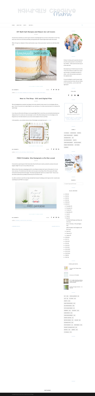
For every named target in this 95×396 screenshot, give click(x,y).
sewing (73, 329)
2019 (66, 204)
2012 (66, 249)
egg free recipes (68, 140)
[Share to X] (54, 90)
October (68, 210)
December (68, 206)
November (68, 208)
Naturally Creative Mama (19, 394)
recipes (66, 329)
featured (20, 92)
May (67, 216)
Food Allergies (73, 296)
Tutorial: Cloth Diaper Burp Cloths (75, 269)
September (68, 212)
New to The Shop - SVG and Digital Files (36, 98)
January (68, 235)
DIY (16, 92)
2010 (66, 253)
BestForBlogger (31, 394)
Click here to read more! (36, 86)
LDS (65, 298)
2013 (66, 247)
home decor (23, 220)
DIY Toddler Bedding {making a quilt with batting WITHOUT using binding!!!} (75, 281)
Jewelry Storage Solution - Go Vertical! (75, 287)
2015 (66, 243)
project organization (69, 327)
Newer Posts (16, 226)
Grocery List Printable (74, 275)
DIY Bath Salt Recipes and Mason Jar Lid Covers (36, 32)
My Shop (71, 298)
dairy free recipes (68, 135)
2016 (66, 241)
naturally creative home (33, 92)
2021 (66, 200)
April (67, 218)
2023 (66, 196)
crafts (17, 152)
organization (67, 137)
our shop (49, 120)
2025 (66, 194)
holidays (74, 310)
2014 (66, 245)
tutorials (66, 332)
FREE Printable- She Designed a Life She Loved (36, 158)
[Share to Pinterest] (56, 90)
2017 (66, 239)
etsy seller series (68, 308)
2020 (66, 202)
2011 (66, 251)
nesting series (77, 142)
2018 (66, 237)
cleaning (66, 147)
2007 (66, 257)
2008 (66, 255)
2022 (66, 198)
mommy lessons (67, 317)
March (67, 231)
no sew (76, 320)
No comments (15, 89)
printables (42, 92)
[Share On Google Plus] (59, 90)
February (68, 233)
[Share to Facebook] (51, 90)
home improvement (68, 142)
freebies (25, 92)
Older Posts (55, 226)
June (67, 214)
